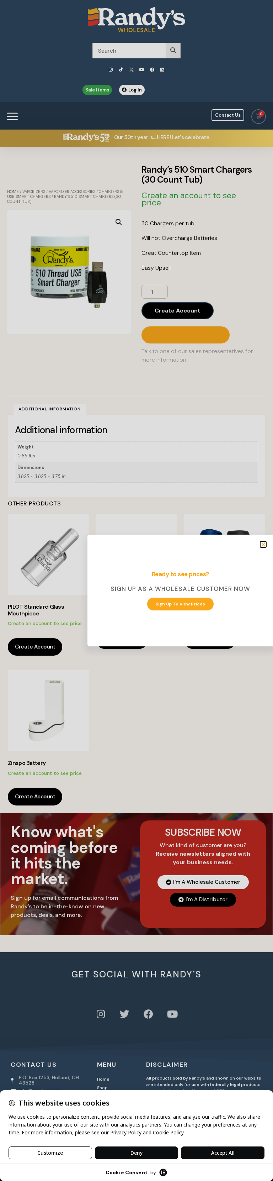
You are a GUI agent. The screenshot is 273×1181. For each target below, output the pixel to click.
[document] (136, 590)
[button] (263, 544)
